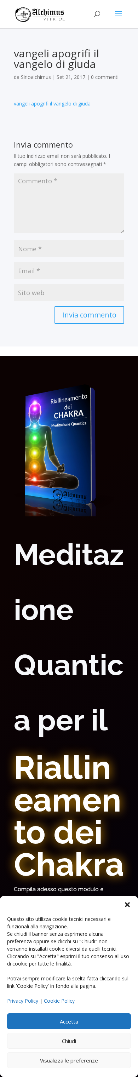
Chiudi (69, 1040)
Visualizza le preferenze (69, 1060)
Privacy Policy (22, 1000)
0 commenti (105, 77)
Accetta (69, 1021)
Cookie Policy (59, 1000)
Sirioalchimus (36, 77)
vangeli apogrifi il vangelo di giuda (52, 103)
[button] (127, 904)
